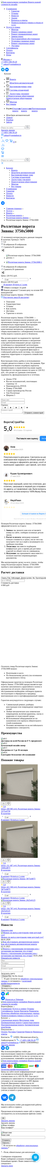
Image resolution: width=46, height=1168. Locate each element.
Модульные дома (26, 1020)
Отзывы (14, 13)
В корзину (5, 820)
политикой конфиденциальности (16, 982)
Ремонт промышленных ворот (24, 34)
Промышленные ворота (11, 1022)
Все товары (11, 104)
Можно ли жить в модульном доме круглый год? (22, 937)
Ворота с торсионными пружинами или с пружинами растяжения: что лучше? (19, 954)
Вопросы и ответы (19, 20)
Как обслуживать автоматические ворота (19, 944)
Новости (15, 16)
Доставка (15, 46)
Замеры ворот (17, 36)
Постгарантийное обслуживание (25, 39)
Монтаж (14, 29)
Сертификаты (12, 48)
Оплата (9, 50)
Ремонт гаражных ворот (21, 32)
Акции (14, 18)
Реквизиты (34, 1011)
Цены (8, 55)
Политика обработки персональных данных (20, 1013)
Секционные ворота (10, 1020)
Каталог (9, 168)
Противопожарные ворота (12, 1025)
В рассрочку (24, 297)
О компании (11, 9)
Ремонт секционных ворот (22, 43)
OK (3, 1118)
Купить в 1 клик (20, 284)
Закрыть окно (7, 1166)
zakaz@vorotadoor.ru (9, 1042)
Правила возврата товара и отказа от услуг (19, 1016)
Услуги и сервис (13, 27)
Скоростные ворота (30, 1022)
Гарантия (15, 11)
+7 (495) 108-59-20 (9, 62)
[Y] (27, 127)
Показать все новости (10, 958)
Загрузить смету (8, 973)
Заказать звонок (8, 130)
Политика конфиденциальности (15, 1069)
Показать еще (7, 930)
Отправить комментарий (33, 413)
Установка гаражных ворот (23, 41)
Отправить (6, 986)
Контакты (10, 52)
